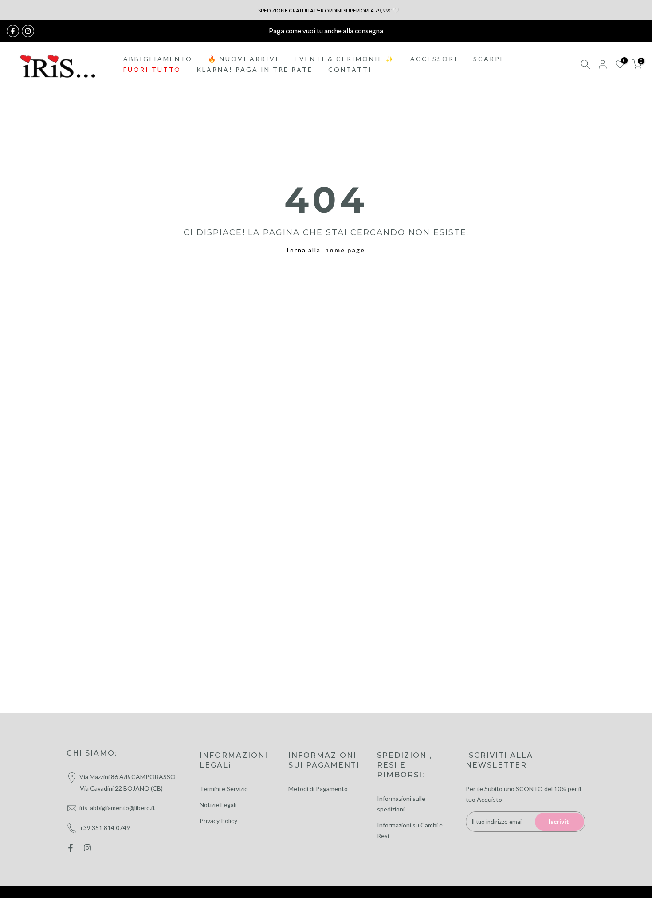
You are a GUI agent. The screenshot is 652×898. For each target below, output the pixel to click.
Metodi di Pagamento (318, 788)
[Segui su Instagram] (28, 31)
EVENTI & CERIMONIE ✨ (345, 59)
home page (345, 250)
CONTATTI (350, 69)
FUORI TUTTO (152, 69)
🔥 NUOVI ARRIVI (243, 59)
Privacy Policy (218, 820)
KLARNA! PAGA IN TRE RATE (254, 69)
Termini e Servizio (224, 788)
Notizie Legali (218, 804)
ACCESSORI (434, 59)
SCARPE (489, 59)
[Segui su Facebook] (13, 31)
